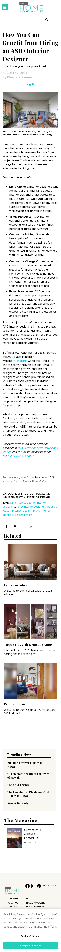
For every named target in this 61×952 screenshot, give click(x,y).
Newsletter (49, 885)
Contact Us (31, 838)
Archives (29, 834)
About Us (13, 902)
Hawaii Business (35, 906)
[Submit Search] (46, 19)
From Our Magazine (35, 494)
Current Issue (33, 830)
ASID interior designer (31, 506)
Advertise (30, 842)
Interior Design (38, 497)
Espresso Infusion (18, 585)
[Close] (55, 914)
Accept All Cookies (30, 945)
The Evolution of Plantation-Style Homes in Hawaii (28, 794)
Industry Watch (14, 497)
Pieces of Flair (14, 704)
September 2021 (44, 477)
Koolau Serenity (17, 803)
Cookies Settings (30, 936)
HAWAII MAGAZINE (35, 902)
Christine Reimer (19, 77)
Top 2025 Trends (18, 785)
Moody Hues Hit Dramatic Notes (28, 644)
